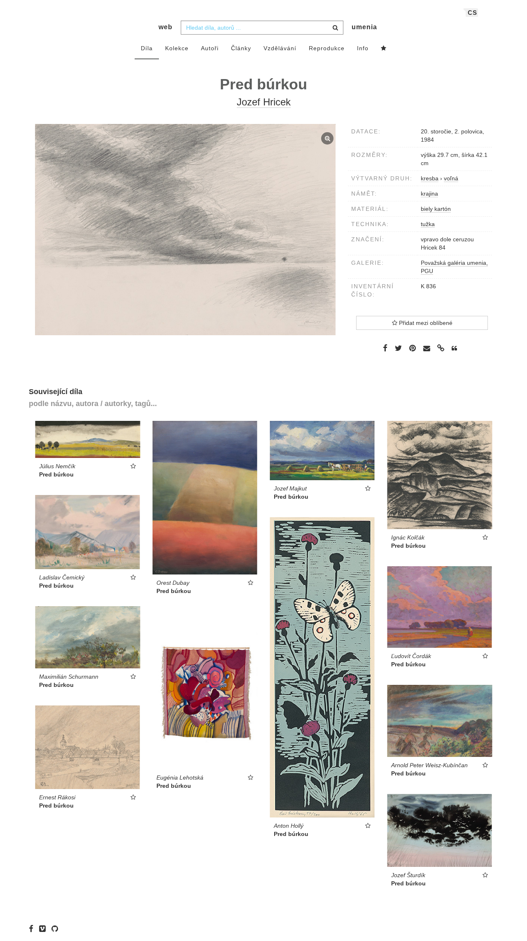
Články (241, 48)
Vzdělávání (280, 48)
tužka (428, 224)
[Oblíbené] (384, 48)
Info (362, 48)
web (166, 26)
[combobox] (262, 28)
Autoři (210, 48)
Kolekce (177, 48)
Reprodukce (327, 48)
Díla (147, 48)
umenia (364, 26)
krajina (429, 193)
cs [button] (472, 12)
